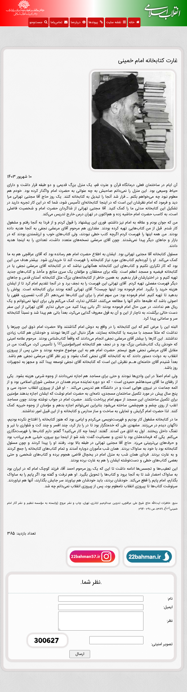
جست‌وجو (36, 22)
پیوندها (94, 22)
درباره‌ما (77, 22)
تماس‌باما (57, 22)
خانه (132, 22)
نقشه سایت (114, 22)
